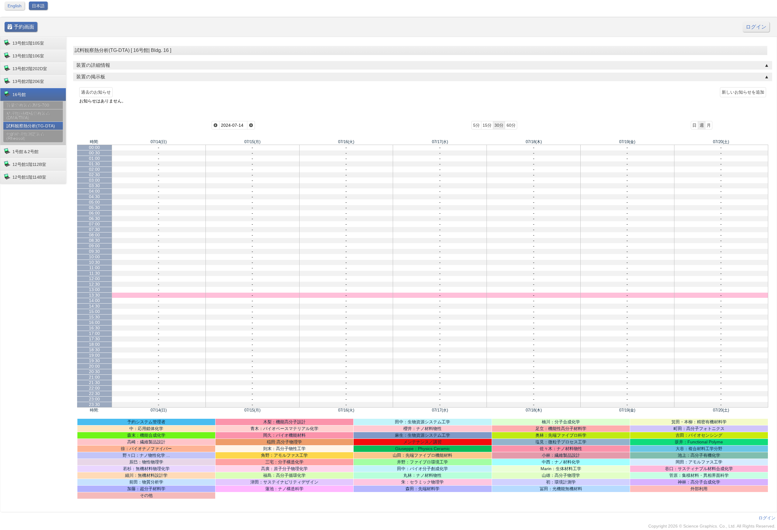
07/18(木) (534, 141)
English (15, 5)
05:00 (94, 202)
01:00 (94, 158)
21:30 (94, 382)
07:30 (94, 229)
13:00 (94, 289)
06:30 (94, 218)
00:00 (94, 147)
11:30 (94, 273)
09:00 (94, 245)
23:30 (94, 404)
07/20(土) (721, 141)
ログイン (756, 27)
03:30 (94, 185)
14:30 (94, 306)
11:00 (94, 267)
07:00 (94, 224)
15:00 (94, 311)
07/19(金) (627, 141)
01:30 (94, 163)
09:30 (94, 251)
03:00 (94, 180)
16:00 (94, 322)
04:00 (94, 191)
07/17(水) (440, 141)
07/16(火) (346, 141)
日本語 (38, 5)
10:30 (94, 262)
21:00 (94, 377)
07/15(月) (252, 141)
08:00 (94, 234)
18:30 (94, 349)
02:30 (94, 174)
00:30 (94, 152)
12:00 (94, 278)
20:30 (94, 371)
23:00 (94, 399)
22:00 (94, 388)
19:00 (94, 355)
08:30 (94, 240)
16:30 (94, 327)
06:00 (94, 213)
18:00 (94, 344)
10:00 (94, 256)
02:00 (94, 169)
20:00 (94, 366)
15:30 (94, 317)
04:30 (94, 196)
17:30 (94, 338)
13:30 (94, 295)
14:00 (94, 300)
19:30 (94, 360)
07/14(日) (159, 141)
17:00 (94, 333)
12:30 (94, 284)
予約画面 (23, 27)
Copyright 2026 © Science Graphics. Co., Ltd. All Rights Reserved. (711, 526)
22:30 (94, 393)
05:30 (94, 207)
